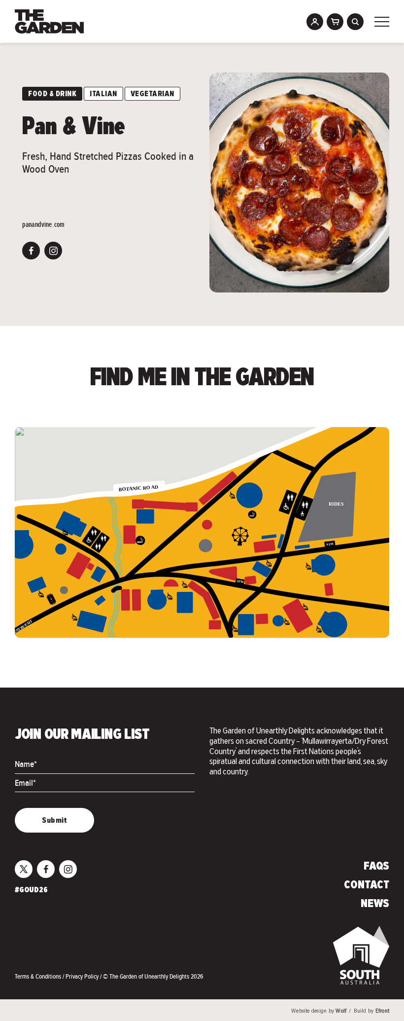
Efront (382, 1011)
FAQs (376, 867)
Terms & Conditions (39, 976)
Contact (366, 885)
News (375, 904)
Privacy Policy (83, 976)
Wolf (341, 1011)
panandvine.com (43, 224)
